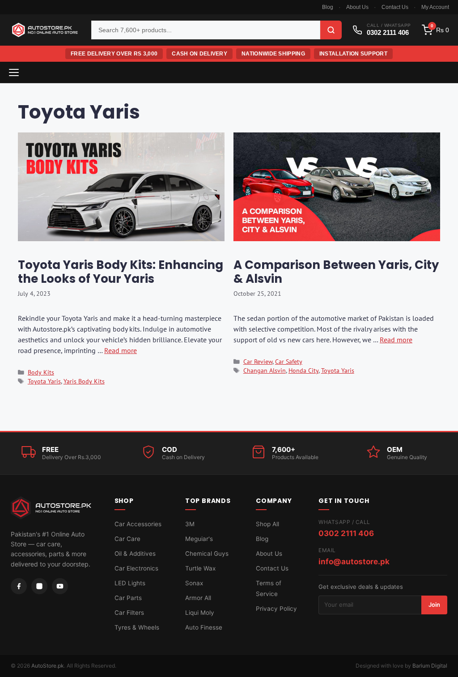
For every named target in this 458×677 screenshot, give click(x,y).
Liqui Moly (199, 612)
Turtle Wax (200, 568)
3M (190, 524)
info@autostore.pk (354, 561)
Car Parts (128, 597)
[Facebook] (19, 586)
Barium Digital (429, 665)
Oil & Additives (135, 553)
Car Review (257, 362)
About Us (357, 7)
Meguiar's (199, 538)
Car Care (127, 538)
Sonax (194, 583)
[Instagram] (39, 586)
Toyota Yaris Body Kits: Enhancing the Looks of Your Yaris (120, 272)
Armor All (198, 597)
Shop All (267, 524)
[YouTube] (60, 586)
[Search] (331, 30)
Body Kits (41, 372)
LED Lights (129, 583)
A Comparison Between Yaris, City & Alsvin (336, 272)
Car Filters (129, 612)
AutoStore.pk (47, 665)
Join (434, 604)
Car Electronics (136, 568)
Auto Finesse (203, 627)
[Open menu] (13, 72)
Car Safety (288, 362)
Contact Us (395, 7)
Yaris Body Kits (84, 381)
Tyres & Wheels (136, 627)
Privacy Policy (276, 608)
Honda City (303, 370)
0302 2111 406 (346, 533)
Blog (327, 7)
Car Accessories (137, 524)
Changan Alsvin (264, 370)
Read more (120, 350)
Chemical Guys (207, 553)
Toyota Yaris (44, 381)
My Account (435, 7)
